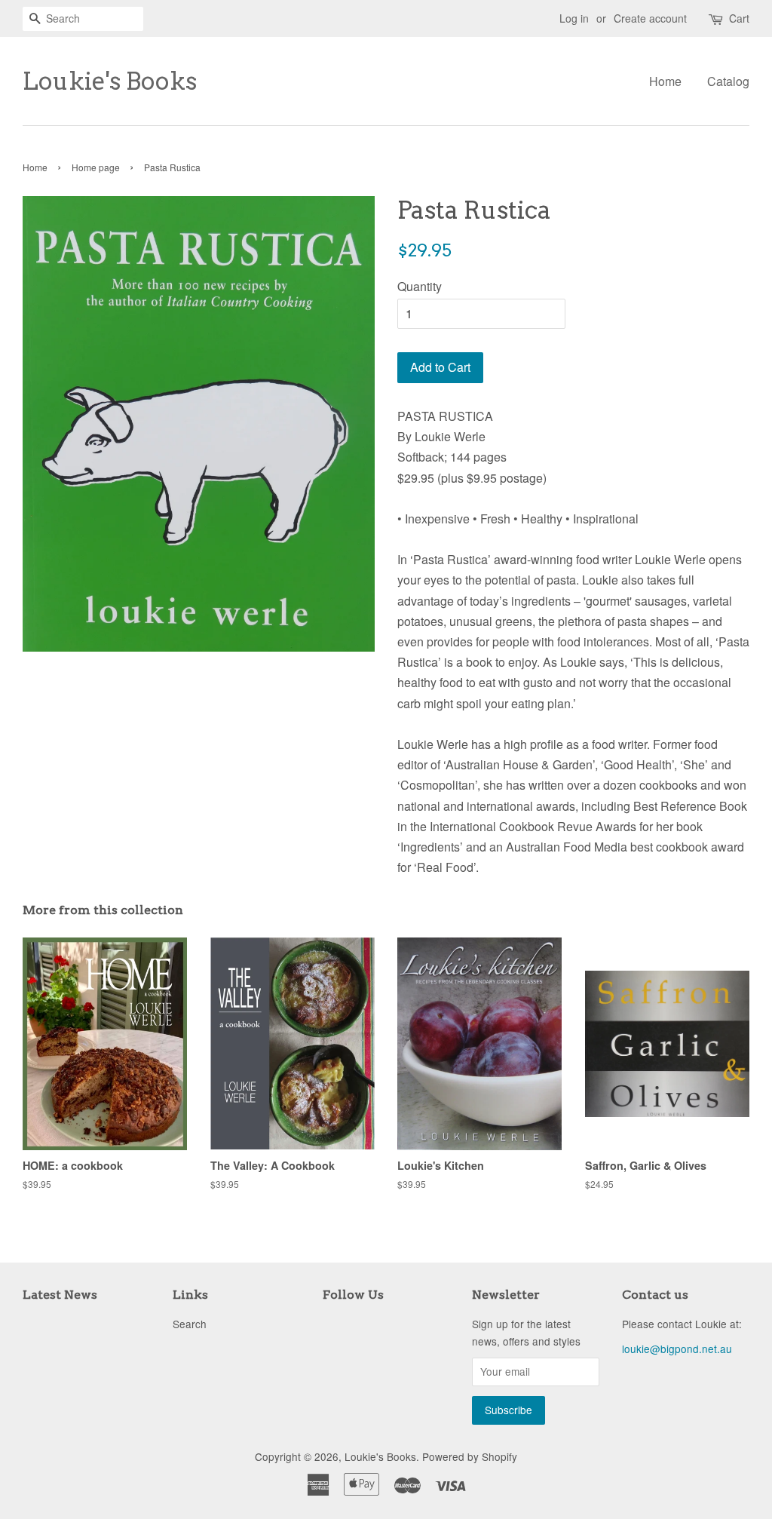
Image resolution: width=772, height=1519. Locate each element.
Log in (574, 18)
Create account (650, 18)
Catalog (728, 81)
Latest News (60, 1294)
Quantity (419, 286)
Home (665, 81)
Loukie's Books (110, 81)
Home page (96, 167)
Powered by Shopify (469, 1456)
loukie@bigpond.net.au (677, 1348)
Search (190, 1323)
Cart (739, 18)
